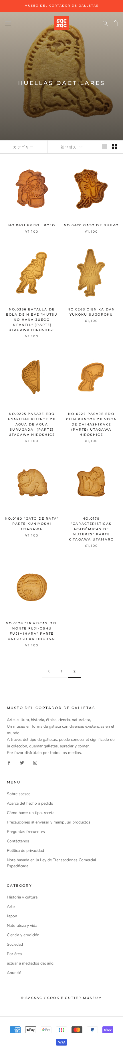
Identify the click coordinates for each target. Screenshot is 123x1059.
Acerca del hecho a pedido (30, 803)
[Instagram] (35, 762)
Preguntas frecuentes (26, 831)
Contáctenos (18, 841)
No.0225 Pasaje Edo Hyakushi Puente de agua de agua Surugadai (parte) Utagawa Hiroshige (32, 424)
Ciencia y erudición (23, 935)
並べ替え (70, 147)
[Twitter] (22, 762)
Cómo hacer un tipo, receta (30, 812)
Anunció (14, 972)
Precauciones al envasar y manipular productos (48, 822)
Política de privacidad (25, 850)
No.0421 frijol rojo (31, 225)
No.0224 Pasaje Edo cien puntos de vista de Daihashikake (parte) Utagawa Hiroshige (91, 424)
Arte (11, 906)
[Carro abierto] (115, 23)
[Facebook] (9, 762)
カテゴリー (23, 147)
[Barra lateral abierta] (8, 23)
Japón (12, 916)
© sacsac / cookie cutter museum (61, 998)
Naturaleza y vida (22, 925)
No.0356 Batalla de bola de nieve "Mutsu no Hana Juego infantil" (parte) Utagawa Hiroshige (32, 319)
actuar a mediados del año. (30, 963)
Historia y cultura (22, 897)
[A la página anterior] (48, 671)
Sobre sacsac (18, 794)
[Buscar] (105, 23)
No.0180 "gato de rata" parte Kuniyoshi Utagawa (32, 523)
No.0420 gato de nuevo (91, 225)
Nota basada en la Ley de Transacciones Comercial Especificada (51, 863)
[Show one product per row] (104, 146)
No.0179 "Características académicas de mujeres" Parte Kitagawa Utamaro (91, 528)
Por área (14, 954)
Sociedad (15, 944)
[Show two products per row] (114, 146)
